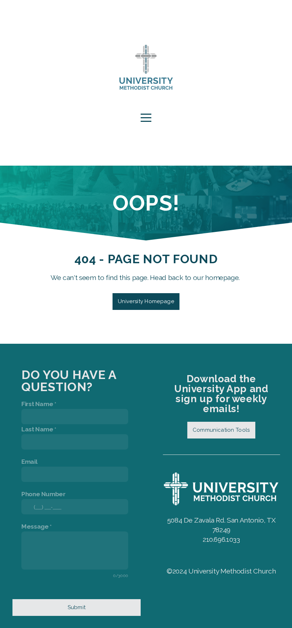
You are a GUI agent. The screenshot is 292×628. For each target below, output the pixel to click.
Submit (77, 607)
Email (29, 461)
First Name (37, 404)
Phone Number (43, 494)
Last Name (37, 429)
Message (34, 526)
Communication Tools (221, 430)
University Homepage (146, 301)
